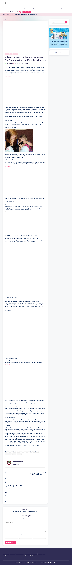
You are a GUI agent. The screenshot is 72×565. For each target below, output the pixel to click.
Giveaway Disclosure (30, 555)
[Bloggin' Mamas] (59, 52)
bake (6, 451)
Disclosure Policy (20, 554)
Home (27, 451)
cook (10, 451)
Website (35, 535)
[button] (26, 12)
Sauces (14, 453)
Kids (31, 451)
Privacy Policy (6, 554)
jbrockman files (17, 461)
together (19, 453)
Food (23, 451)
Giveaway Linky (41, 554)
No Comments (25, 63)
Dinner (14, 451)
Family (19, 451)
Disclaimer (12, 554)
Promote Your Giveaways (31, 554)
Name (6, 535)
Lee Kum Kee (36, 451)
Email (21, 535)
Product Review (8, 453)
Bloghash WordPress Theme (50, 562)
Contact (5, 555)
